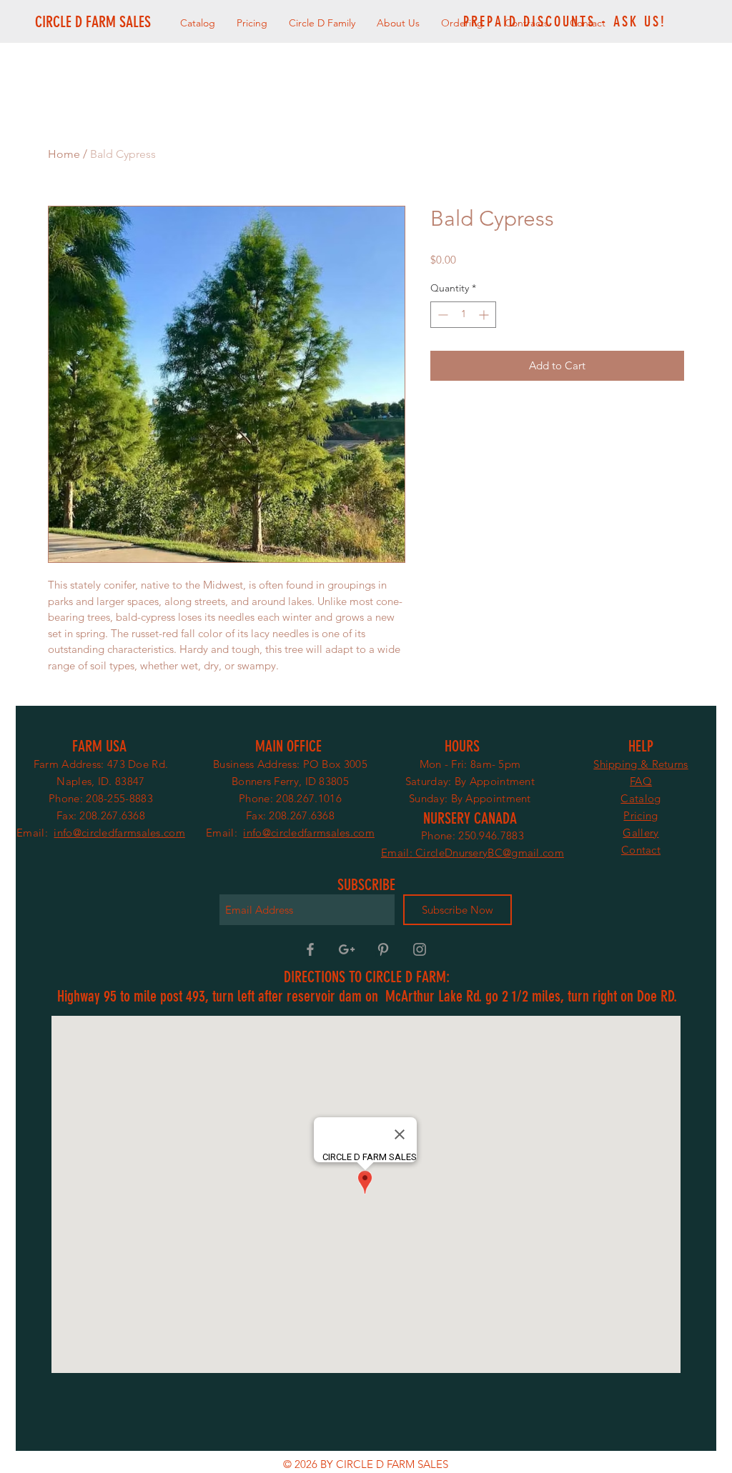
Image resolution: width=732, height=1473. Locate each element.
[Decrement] (441, 314)
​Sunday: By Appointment (470, 798)
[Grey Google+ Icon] (346, 949)
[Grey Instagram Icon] (419, 949)
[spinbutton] (463, 314)
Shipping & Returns (640, 764)
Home (64, 154)
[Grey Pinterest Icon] (383, 949)
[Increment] (485, 314)
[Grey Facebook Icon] (310, 949)
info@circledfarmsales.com (119, 832)
